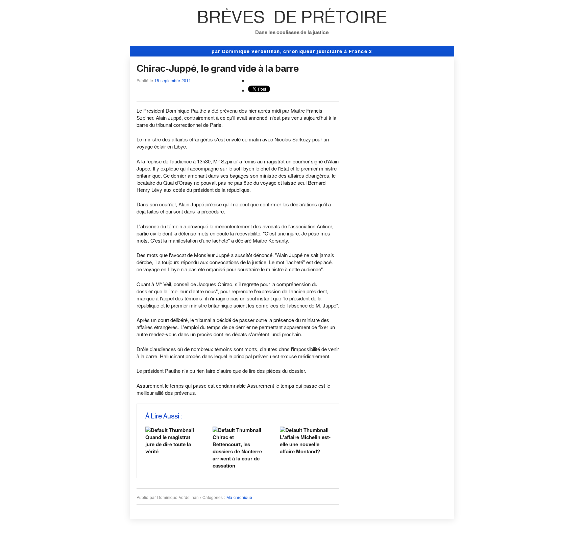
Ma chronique (239, 497)
